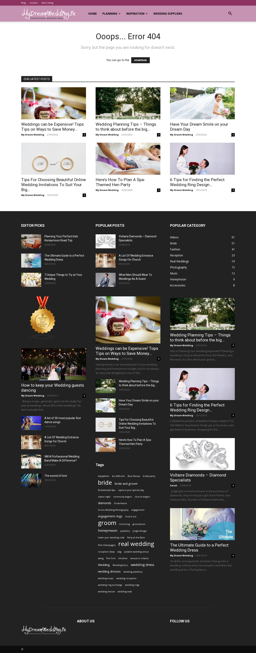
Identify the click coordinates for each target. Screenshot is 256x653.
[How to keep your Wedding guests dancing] (53, 364)
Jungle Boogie (140, 531)
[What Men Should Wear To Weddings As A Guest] (106, 280)
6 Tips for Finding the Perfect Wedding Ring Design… (197, 182)
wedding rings (132, 585)
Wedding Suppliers (167, 13)
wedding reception (126, 578)
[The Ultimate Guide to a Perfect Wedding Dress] (31, 261)
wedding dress (142, 565)
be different (118, 476)
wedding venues (106, 591)
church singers (142, 496)
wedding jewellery (132, 571)
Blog (23, 2)
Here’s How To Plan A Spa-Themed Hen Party (120, 182)
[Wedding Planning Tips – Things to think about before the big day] (128, 103)
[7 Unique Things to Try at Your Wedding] (31, 280)
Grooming (124, 524)
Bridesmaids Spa (106, 490)
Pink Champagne (107, 545)
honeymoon (107, 530)
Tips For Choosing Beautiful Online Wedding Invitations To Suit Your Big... (53, 184)
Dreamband (120, 503)
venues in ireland (139, 558)
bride (105, 482)
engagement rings (110, 516)
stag (119, 551)
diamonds (104, 503)
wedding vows (125, 591)
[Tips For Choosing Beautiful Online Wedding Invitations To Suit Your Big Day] (53, 159)
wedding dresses (109, 571)
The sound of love (55, 475)
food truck (130, 516)
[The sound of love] (31, 481)
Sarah (173, 485)
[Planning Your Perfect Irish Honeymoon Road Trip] (31, 241)
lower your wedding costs (111, 537)
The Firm (111, 558)
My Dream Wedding (32, 134)
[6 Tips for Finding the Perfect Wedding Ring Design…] (202, 159)
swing (100, 558)
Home (92, 13)
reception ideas (106, 551)
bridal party (149, 476)
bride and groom (126, 483)
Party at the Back (136, 537)
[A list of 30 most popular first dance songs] (31, 423)
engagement (137, 510)
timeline (122, 558)
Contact (34, 2)
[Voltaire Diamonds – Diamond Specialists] (106, 241)
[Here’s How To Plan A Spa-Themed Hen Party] (128, 159)
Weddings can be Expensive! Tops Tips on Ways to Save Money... (52, 127)
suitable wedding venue (136, 551)
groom (107, 523)
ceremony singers (122, 496)
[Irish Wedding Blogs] (42, 338)
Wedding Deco (120, 565)
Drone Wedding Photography (113, 510)
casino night (104, 496)
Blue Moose (134, 476)
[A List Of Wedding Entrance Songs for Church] (31, 442)
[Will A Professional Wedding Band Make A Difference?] (31, 461)
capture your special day (131, 490)
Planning (109, 13)
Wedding (104, 565)
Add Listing (47, 2)
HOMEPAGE (140, 60)
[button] (230, 14)
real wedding (136, 544)
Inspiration (135, 13)
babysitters (103, 476)
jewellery (125, 531)
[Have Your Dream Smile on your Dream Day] (202, 103)
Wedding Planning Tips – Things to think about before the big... (126, 127)
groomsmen (139, 524)
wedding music (106, 578)
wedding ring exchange (110, 585)
